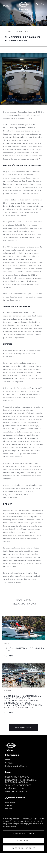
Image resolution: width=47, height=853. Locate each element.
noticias (9, 808)
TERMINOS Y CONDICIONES (18, 785)
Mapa (7, 760)
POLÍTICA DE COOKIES (15, 788)
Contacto (9, 763)
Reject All (23, 841)
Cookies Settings (23, 833)
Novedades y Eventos (17, 32)
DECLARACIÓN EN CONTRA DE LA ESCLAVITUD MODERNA (21, 781)
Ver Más (9, 656)
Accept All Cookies (23, 848)
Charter (8, 805)
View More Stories (23, 727)
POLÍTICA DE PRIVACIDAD (17, 777)
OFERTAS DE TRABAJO (16, 791)
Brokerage (10, 802)
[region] (23, 832)
